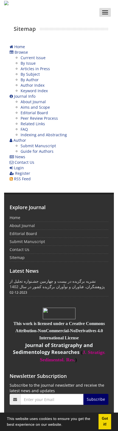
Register (22, 173)
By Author (30, 79)
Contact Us (23, 162)
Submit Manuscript (38, 145)
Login (18, 167)
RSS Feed (22, 178)
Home (19, 46)
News (19, 156)
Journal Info (24, 96)
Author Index (32, 85)
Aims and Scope (35, 107)
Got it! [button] (105, 421)
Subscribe (96, 399)
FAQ (24, 129)
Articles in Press (35, 68)
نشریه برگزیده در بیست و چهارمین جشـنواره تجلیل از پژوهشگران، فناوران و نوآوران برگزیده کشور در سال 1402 (57, 284)
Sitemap (17, 257)
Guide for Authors (37, 151)
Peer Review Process (39, 118)
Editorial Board (34, 112)
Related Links (33, 123)
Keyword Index (34, 90)
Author (19, 140)
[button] (64, 425)
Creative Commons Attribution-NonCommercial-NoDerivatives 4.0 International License (60, 330)
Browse (20, 52)
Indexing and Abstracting (44, 134)
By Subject (30, 74)
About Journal (33, 101)
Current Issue (33, 57)
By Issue (28, 63)
